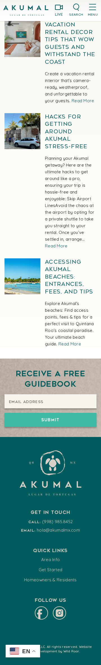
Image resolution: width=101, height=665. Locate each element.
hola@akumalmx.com (58, 530)
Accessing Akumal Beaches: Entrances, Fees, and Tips (69, 277)
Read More (83, 100)
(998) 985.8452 (57, 521)
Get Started (50, 569)
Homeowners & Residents (50, 579)
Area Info (50, 559)
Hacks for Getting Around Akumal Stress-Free (66, 131)
